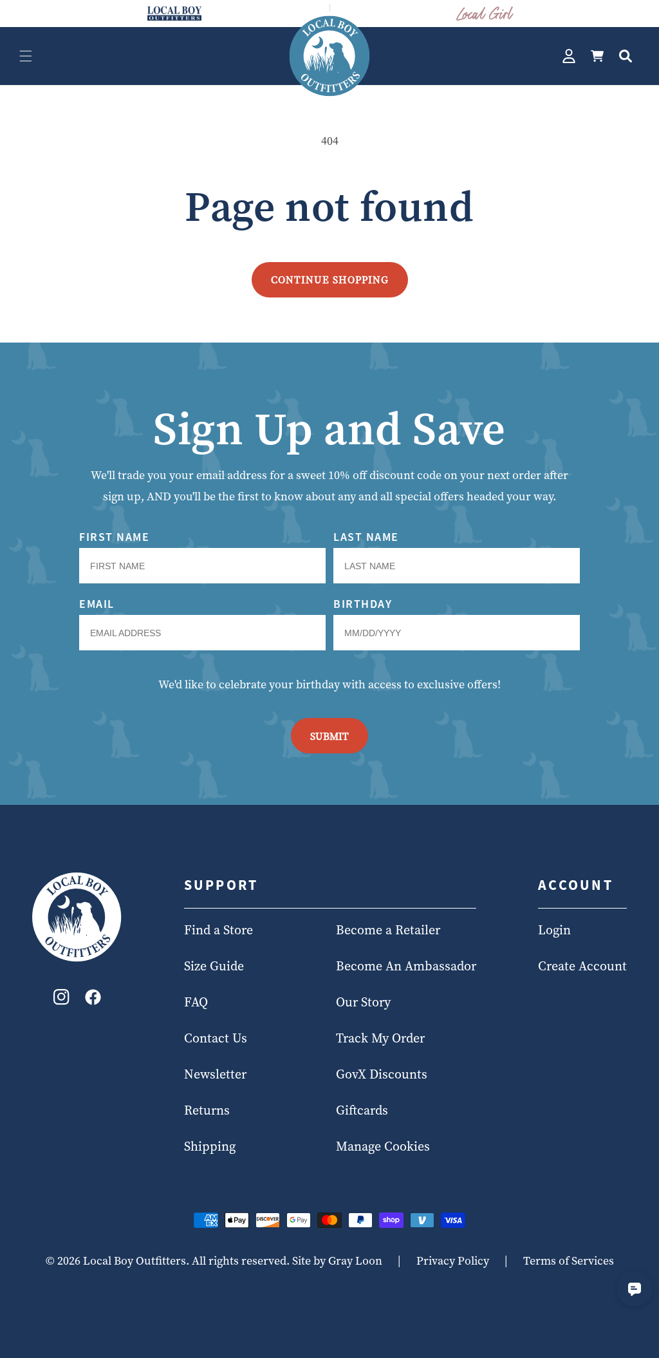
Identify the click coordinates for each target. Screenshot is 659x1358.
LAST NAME (366, 536)
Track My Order (380, 1038)
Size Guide (214, 966)
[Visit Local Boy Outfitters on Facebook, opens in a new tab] (93, 1000)
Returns (207, 1110)
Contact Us (215, 1038)
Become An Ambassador (406, 966)
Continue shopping (330, 279)
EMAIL (97, 603)
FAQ (196, 1002)
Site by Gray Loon (337, 1260)
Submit (329, 736)
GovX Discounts (381, 1074)
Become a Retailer (388, 930)
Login (554, 930)
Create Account (582, 966)
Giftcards (362, 1110)
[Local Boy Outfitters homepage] (174, 13)
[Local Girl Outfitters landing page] (485, 13)
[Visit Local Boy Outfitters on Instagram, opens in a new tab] (61, 1000)
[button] (26, 56)
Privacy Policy (452, 1260)
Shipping (210, 1146)
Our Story (363, 1002)
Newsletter (215, 1074)
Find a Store (218, 930)
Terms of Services (568, 1260)
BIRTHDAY (362, 603)
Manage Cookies (383, 1146)
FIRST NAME (114, 536)
